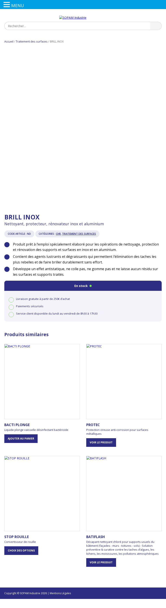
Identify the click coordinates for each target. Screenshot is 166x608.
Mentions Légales (60, 593)
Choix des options (21, 550)
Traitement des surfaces (32, 41)
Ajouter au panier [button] (21, 438)
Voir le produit (101, 442)
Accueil (8, 41)
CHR (58, 234)
